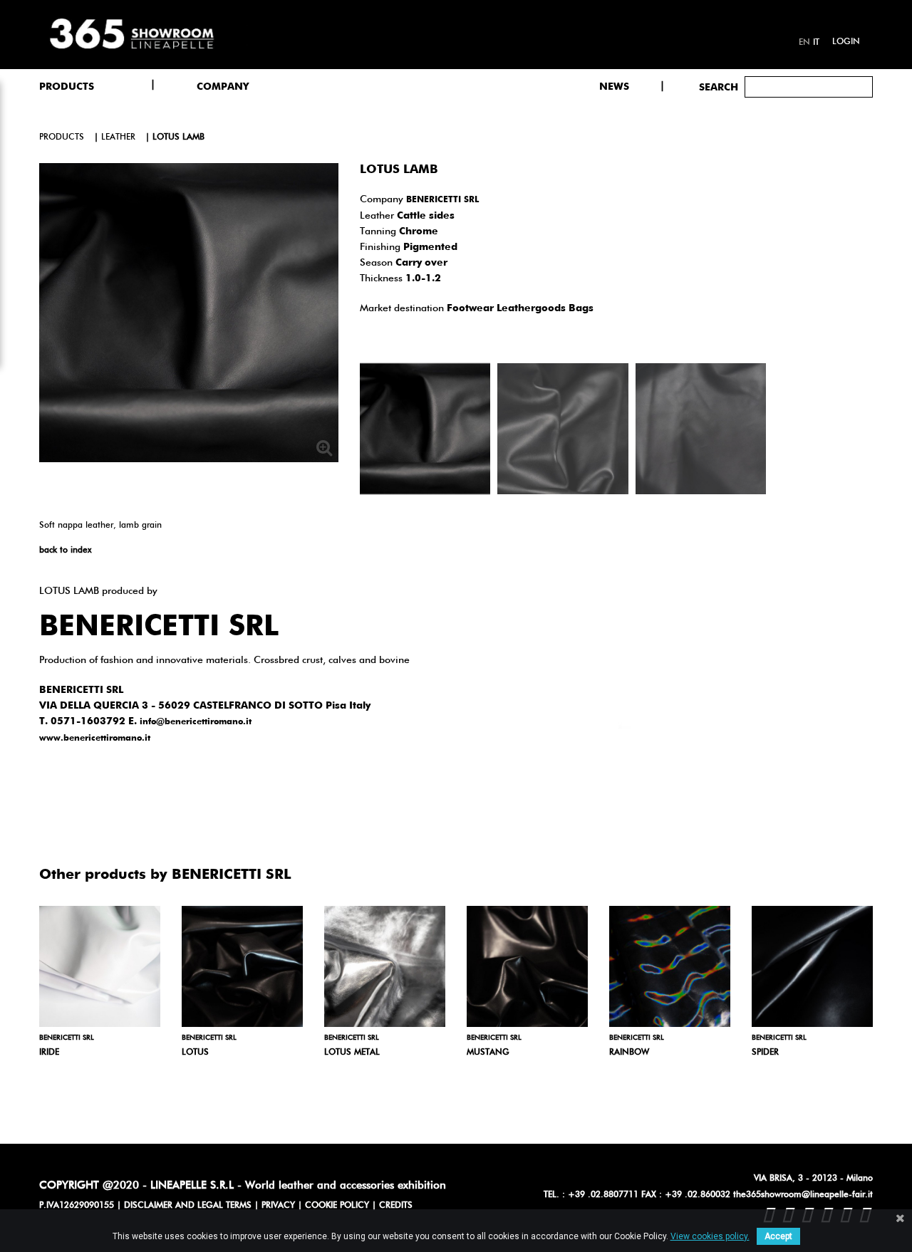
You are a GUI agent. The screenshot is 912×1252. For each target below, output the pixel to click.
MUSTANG (488, 1052)
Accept (778, 1236)
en (804, 42)
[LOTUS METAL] (384, 966)
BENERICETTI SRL (442, 200)
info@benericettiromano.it (196, 722)
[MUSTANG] (527, 966)
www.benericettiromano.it (94, 738)
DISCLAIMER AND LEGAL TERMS (188, 1205)
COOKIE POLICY (337, 1205)
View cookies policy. (710, 1236)
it (816, 42)
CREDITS (396, 1205)
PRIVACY (278, 1205)
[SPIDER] (812, 966)
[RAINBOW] (669, 966)
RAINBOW (629, 1052)
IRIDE (49, 1052)
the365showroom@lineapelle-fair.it (803, 1195)
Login (846, 42)
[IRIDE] (99, 966)
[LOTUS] (242, 966)
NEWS (614, 87)
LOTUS (195, 1052)
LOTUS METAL (352, 1052)
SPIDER (765, 1052)
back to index (65, 550)
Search (718, 88)
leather (118, 137)
